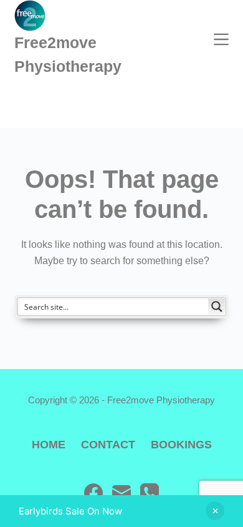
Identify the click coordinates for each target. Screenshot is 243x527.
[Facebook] (93, 492)
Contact (108, 444)
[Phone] (149, 492)
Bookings (181, 444)
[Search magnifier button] (217, 306)
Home (48, 444)
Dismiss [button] (215, 510)
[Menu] (221, 39)
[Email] (121, 492)
